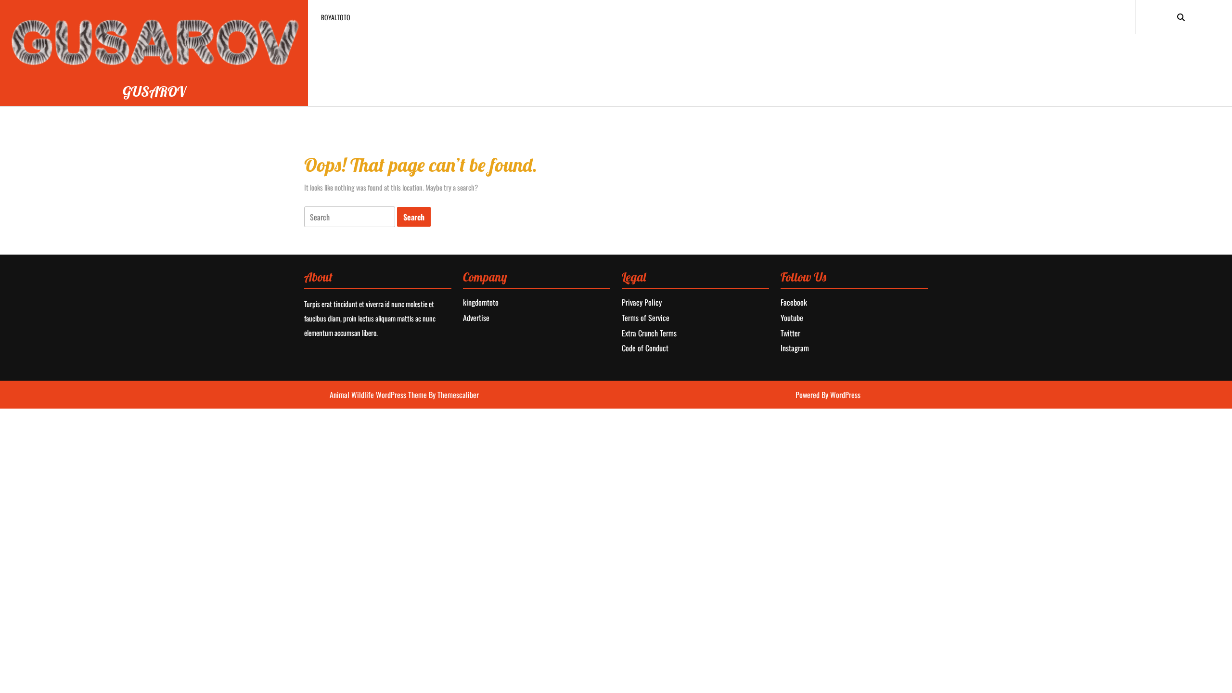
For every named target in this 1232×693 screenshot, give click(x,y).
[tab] (349, 216)
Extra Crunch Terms (649, 333)
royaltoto (335, 17)
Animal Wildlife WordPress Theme (379, 394)
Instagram (795, 348)
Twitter (790, 333)
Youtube (792, 317)
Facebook (794, 302)
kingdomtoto (481, 302)
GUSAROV (154, 91)
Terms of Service (645, 317)
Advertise (476, 317)
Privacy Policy (642, 302)
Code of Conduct (645, 348)
